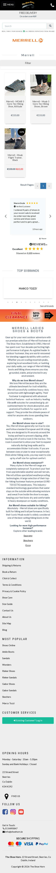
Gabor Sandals (9, 690)
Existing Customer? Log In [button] (29, 720)
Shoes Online (8, 645)
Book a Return (9, 571)
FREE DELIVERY (28, 12)
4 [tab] (21, 302)
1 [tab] (7, 302)
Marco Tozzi (8, 703)
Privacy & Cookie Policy (14, 591)
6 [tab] (30, 302)
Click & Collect (9, 578)
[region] (28, 216)
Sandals (6, 658)
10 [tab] (48, 302)
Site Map (6, 623)
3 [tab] (16, 302)
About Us (6, 617)
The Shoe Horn (37, 866)
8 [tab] (39, 302)
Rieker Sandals (9, 677)
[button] (28, 63)
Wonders (6, 664)
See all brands (47, 306)
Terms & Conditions (12, 584)
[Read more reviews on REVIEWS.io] (38, 244)
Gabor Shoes (8, 684)
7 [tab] (34, 302)
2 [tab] (12, 302)
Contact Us (7, 610)
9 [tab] (43, 302)
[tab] (28, 63)
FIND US (15, 796)
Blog (4, 629)
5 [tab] (25, 302)
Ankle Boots (8, 651)
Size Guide (7, 604)
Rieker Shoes (8, 671)
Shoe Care (7, 597)
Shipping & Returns (11, 565)
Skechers (6, 696)
